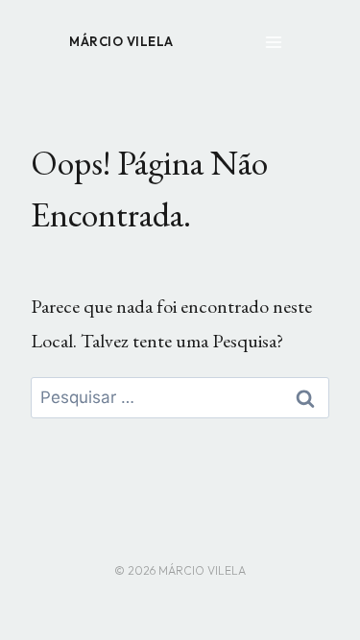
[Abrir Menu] (273, 42)
